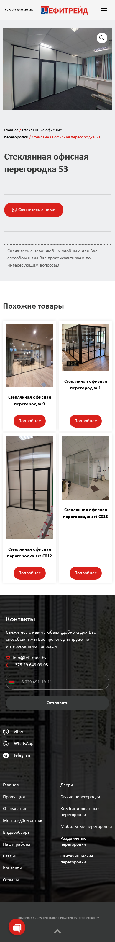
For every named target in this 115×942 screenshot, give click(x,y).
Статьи (10, 856)
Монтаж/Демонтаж (22, 820)
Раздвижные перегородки (73, 841)
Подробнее (29, 421)
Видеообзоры (17, 832)
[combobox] (13, 682)
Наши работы (16, 844)
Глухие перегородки (80, 797)
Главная (11, 130)
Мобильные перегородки (86, 826)
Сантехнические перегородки (76, 859)
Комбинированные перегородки (80, 811)
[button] (103, 10)
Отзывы (11, 880)
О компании (15, 808)
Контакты (12, 868)
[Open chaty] (16, 927)
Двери (66, 785)
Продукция (14, 797)
